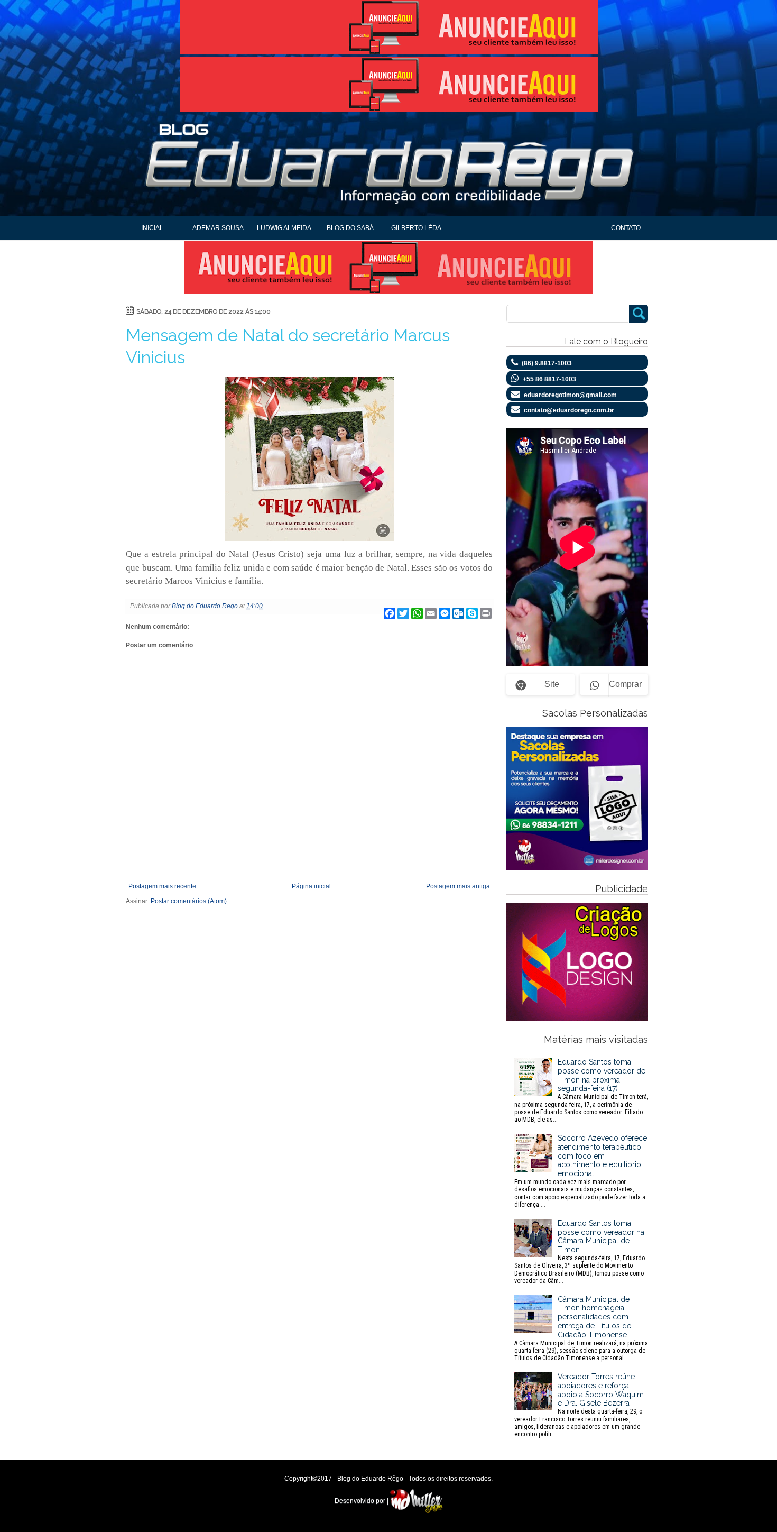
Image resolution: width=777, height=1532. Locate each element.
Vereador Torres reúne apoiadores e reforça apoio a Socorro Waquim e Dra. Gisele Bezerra (579, 1405)
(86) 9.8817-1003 (547, 363)
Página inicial (311, 886)
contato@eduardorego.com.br (569, 410)
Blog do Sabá (350, 228)
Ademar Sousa (218, 228)
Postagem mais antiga (458, 886)
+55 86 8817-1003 (549, 379)
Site (551, 684)
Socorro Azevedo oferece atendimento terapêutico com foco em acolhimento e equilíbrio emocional (580, 1171)
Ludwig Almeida (284, 228)
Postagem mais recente (162, 886)
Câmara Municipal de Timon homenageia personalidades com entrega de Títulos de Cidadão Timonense (581, 1328)
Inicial (152, 228)
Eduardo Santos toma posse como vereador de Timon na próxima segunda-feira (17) (581, 1090)
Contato (626, 228)
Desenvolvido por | (362, 1501)
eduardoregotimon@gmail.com (570, 395)
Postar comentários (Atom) (189, 901)
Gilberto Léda (416, 228)
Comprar (625, 684)
